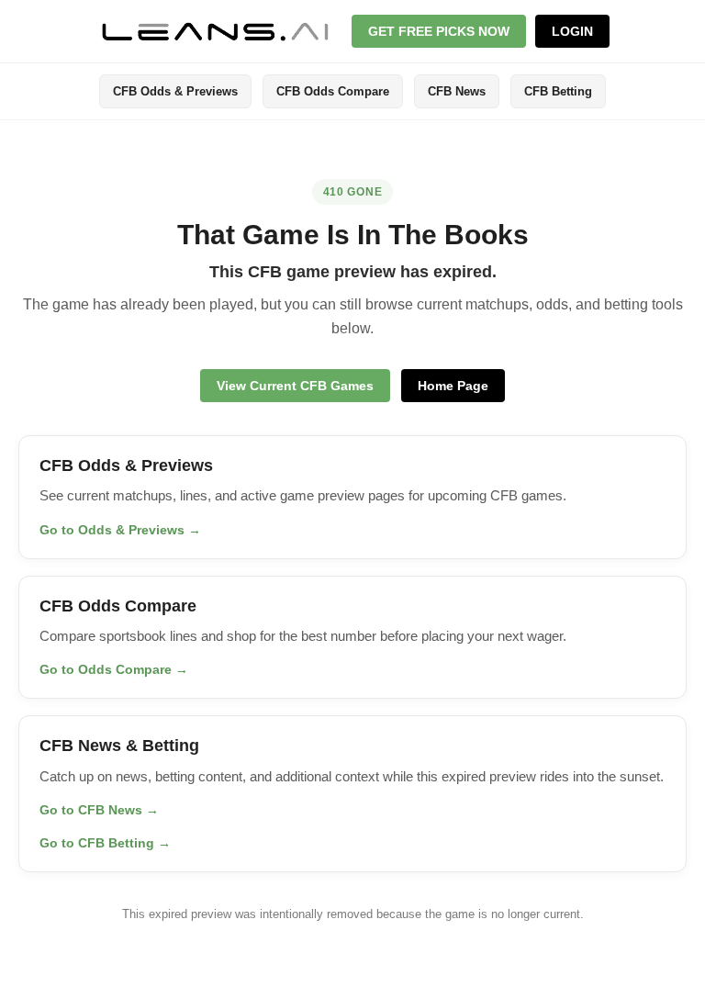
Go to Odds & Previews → (120, 529)
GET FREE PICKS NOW (438, 31)
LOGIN (572, 31)
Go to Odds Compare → (113, 669)
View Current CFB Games (295, 385)
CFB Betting (558, 91)
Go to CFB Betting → (105, 843)
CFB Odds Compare (332, 91)
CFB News (457, 91)
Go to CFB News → (99, 809)
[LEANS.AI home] (215, 31)
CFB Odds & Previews (175, 91)
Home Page (453, 385)
